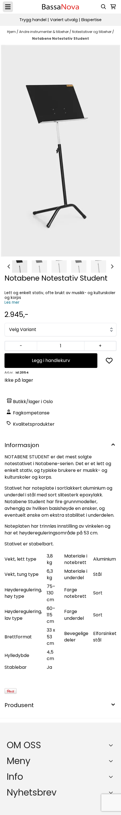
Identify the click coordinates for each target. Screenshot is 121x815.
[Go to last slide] (9, 266)
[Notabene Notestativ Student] (60, 151)
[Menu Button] (8, 6)
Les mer (12, 302)
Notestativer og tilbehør (92, 31)
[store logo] (60, 7)
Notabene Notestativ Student (60, 38)
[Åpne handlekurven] (113, 7)
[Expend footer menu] (112, 761)
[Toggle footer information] (112, 745)
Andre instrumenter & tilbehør (44, 31)
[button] (109, 360)
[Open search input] (103, 6)
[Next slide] (111, 266)
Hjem (12, 31)
